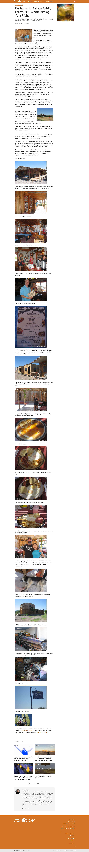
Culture (30, 1)
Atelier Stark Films (48, 1)
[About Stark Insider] (65, 12)
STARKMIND (72, 841)
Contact (71, 850)
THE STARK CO (71, 835)
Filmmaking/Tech (38, 1)
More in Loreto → (34, 783)
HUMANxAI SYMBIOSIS (68, 828)
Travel (21, 5)
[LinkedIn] (28, 808)
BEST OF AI (71, 821)
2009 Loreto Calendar (27, 730)
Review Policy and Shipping (58, 850)
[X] (25, 808)
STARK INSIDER (71, 838)
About (74, 850)
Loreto (17, 5)
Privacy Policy (66, 850)
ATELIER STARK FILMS (68, 826)
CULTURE (72, 819)
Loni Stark (19, 23)
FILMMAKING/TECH (69, 823)
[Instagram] (22, 808)
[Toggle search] (74, 1)
